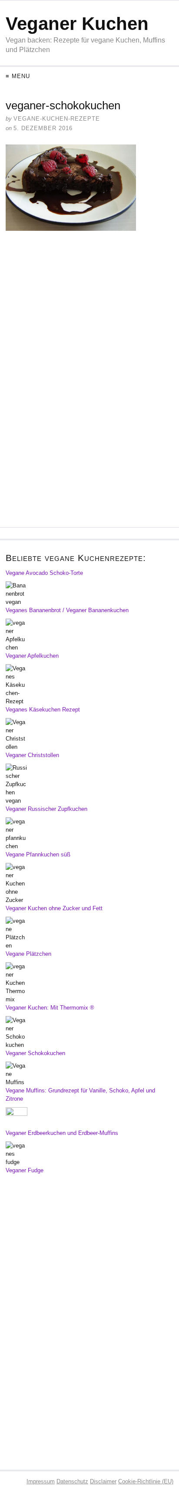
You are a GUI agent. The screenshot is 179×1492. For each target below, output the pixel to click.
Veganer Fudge (24, 1170)
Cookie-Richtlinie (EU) (145, 1481)
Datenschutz (72, 1481)
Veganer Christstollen (32, 755)
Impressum (41, 1481)
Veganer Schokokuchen (35, 1053)
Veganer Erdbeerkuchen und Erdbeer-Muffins (62, 1133)
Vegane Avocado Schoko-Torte (44, 573)
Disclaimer (103, 1481)
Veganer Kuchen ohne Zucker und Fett (54, 908)
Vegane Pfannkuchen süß (38, 854)
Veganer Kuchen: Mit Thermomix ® (50, 1007)
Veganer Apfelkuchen (32, 656)
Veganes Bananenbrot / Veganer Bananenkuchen (67, 610)
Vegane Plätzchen (28, 954)
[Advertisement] (89, 291)
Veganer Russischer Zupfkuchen (46, 809)
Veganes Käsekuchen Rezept (43, 709)
